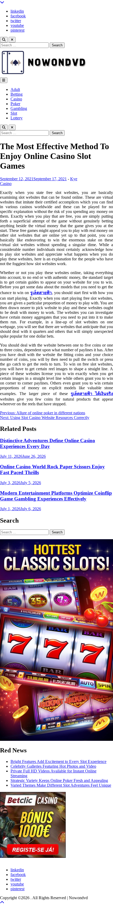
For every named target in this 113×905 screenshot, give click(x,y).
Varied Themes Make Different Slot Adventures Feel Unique (61, 785)
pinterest (17, 30)
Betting (17, 94)
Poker (15, 103)
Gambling (19, 108)
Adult (15, 89)
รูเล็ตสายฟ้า (41, 292)
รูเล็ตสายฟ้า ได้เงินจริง (92, 393)
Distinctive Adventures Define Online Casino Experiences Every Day (47, 443)
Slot (14, 113)
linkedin (17, 11)
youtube (17, 25)
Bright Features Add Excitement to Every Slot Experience (58, 761)
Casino (16, 99)
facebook (18, 16)
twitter (16, 20)
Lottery (17, 118)
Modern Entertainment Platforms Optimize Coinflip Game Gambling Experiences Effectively (56, 496)
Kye (73, 179)
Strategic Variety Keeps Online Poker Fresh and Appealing (59, 780)
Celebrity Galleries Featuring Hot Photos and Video (53, 766)
